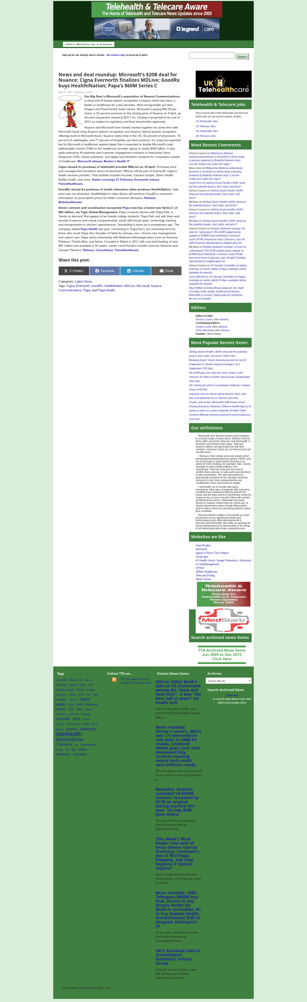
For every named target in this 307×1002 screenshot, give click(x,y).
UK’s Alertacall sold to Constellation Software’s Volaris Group (178, 957)
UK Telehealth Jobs (207, 131)
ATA (90, 684)
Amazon (61, 684)
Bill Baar (194, 220)
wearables (80, 754)
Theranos (64, 744)
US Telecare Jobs (206, 126)
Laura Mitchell (197, 276)
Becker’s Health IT (117, 161)
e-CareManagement (207, 564)
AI (80, 679)
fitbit (79, 709)
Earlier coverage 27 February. (112, 179)
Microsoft (143, 286)
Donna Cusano (204, 319)
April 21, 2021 (65, 92)
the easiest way (116, 55)
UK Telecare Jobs (206, 136)
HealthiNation (113, 286)
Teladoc (71, 729)
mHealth (63, 719)
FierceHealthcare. (70, 183)
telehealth (69, 733)
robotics (60, 724)
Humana (85, 714)
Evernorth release (146, 179)
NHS (76, 719)
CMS (80, 694)
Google (88, 709)
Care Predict (203, 545)
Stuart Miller (196, 288)
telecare (88, 728)
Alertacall (201, 549)
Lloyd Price (195, 182)
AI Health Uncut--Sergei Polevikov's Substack (223, 560)
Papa (126, 207)
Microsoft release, (90, 161)
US (67, 749)
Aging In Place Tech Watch (212, 552)
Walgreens (63, 754)
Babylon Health (65, 689)
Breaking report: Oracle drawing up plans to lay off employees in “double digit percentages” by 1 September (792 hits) (217, 364)
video (82, 749)
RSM (86, 724)
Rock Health (74, 724)
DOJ (71, 704)
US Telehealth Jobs (207, 121)
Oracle (86, 719)
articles (224, 319)
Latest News (83, 281)
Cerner (80, 689)
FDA (71, 709)
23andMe (61, 680)
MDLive (129, 286)
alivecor (88, 680)
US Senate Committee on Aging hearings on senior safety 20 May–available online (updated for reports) (217, 269)
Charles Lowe (204, 326)
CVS (88, 694)
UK (76, 744)
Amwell (73, 685)
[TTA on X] (224, 594)
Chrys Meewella (205, 330)
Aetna (73, 680)
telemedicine (69, 739)
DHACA (73, 699)
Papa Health (89, 229)
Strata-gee (202, 556)
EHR (79, 704)
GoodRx (97, 286)
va (73, 749)
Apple (82, 684)
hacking (60, 714)
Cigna (71, 286)
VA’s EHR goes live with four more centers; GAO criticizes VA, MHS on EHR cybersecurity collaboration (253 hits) (219, 377)
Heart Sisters (204, 579)
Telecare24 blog (205, 575)
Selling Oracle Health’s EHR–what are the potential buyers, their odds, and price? (216, 194)
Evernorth (83, 286)
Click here (232, 695)
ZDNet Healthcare (206, 571)
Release (88, 250)
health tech (73, 714)
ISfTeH (200, 568)
